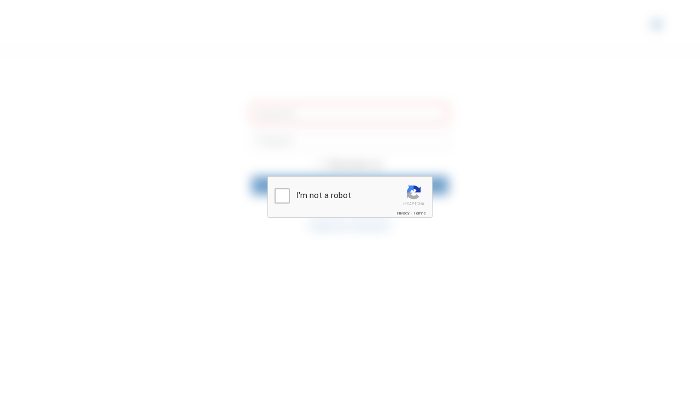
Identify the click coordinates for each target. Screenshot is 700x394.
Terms (419, 213)
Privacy (403, 213)
